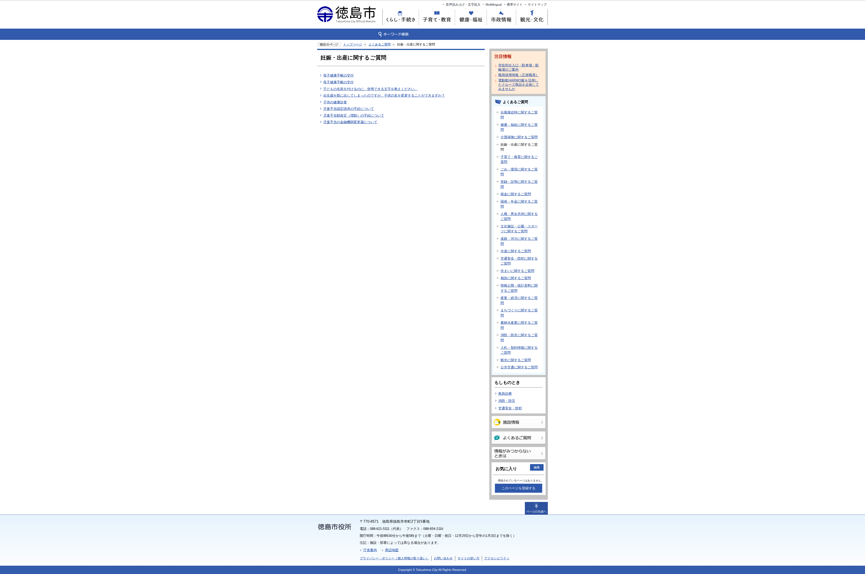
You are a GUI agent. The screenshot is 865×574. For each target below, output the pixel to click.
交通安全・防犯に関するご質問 (519, 260)
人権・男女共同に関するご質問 (519, 216)
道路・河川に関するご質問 (519, 241)
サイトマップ (537, 4)
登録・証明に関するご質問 (519, 184)
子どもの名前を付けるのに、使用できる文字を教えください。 (370, 89)
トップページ (352, 44)
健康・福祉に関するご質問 (519, 127)
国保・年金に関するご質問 (519, 204)
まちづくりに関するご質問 (519, 312)
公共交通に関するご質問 (519, 367)
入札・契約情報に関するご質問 (519, 350)
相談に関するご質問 (516, 278)
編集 (537, 467)
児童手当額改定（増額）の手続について (353, 115)
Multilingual (494, 4)
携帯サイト (515, 4)
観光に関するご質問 (516, 360)
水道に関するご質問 (516, 251)
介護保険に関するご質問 (519, 137)
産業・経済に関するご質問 (519, 300)
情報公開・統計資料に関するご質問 (519, 288)
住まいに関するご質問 (517, 271)
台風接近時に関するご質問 (519, 114)
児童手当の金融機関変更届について (350, 122)
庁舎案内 (370, 550)
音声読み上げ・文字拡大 (463, 4)
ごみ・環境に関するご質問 (519, 171)
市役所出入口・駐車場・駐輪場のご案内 (518, 67)
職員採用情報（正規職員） (518, 75)
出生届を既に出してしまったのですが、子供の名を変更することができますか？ (384, 95)
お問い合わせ (443, 558)
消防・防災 (506, 401)
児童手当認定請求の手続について (348, 109)
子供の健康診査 (335, 102)
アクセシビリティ (497, 558)
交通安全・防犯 (510, 408)
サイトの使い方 (469, 558)
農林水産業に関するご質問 (519, 325)
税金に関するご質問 (516, 194)
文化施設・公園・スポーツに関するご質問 (519, 228)
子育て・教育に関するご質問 (519, 159)
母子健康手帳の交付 (338, 75)
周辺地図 (391, 550)
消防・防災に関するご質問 (519, 337)
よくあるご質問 (380, 44)
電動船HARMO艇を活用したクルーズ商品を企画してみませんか (518, 84)
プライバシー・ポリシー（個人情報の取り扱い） (394, 558)
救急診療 (505, 393)
